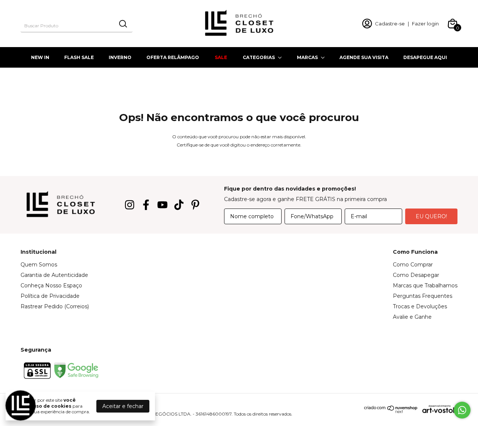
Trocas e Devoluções (420, 306)
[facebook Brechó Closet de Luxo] (146, 205)
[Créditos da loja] (437, 409)
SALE (221, 57)
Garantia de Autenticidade (54, 275)
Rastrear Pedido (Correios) (55, 306)
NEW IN (40, 57)
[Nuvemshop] (391, 411)
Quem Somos (39, 264)
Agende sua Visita (363, 57)
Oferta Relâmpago (172, 57)
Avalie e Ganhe (412, 317)
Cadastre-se (390, 24)
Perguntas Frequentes (422, 296)
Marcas (307, 57)
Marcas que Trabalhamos (425, 285)
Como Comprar (413, 264)
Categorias (259, 57)
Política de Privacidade (50, 296)
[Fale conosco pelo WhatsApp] (462, 410)
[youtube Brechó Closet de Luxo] (162, 205)
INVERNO (120, 57)
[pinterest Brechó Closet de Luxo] (195, 205)
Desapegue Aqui (425, 57)
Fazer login (425, 24)
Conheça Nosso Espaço (51, 285)
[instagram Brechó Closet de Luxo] (129, 205)
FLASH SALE (79, 57)
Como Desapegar (416, 275)
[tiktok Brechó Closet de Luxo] (179, 205)
